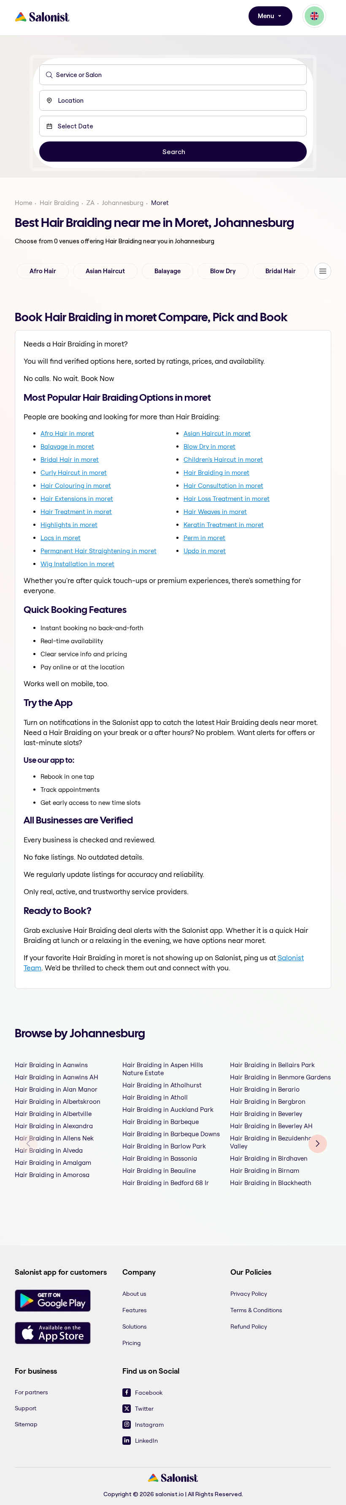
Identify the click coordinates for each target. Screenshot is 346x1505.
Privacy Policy (248, 1293)
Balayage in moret (67, 446)
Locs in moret (61, 538)
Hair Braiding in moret (216, 473)
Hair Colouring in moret (76, 486)
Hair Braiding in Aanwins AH (56, 1077)
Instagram (149, 1424)
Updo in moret (205, 551)
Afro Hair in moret (67, 433)
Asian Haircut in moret (217, 433)
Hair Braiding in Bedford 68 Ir (165, 1183)
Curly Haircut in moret (74, 473)
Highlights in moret (69, 525)
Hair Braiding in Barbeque (160, 1122)
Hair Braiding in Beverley (266, 1114)
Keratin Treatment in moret (224, 525)
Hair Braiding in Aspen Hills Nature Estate (162, 1069)
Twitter (144, 1408)
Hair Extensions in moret (77, 499)
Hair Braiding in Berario (265, 1089)
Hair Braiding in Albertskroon (57, 1101)
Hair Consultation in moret (223, 486)
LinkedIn (146, 1440)
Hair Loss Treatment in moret (227, 499)
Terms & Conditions (256, 1310)
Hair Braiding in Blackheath (270, 1183)
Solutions (134, 1326)
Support (25, 1408)
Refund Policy (248, 1326)
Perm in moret (204, 538)
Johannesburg (122, 203)
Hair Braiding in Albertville (53, 1114)
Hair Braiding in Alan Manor (56, 1089)
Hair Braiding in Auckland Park (168, 1109)
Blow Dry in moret (209, 446)
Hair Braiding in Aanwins (51, 1065)
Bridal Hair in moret (70, 459)
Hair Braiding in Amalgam (53, 1163)
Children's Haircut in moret (223, 459)
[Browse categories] (322, 271)
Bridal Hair (280, 271)
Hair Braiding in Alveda (49, 1150)
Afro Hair (43, 271)
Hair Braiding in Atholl (155, 1097)
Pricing (131, 1343)
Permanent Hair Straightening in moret (99, 551)
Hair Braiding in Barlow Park (164, 1146)
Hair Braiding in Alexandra (54, 1126)
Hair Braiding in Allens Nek (54, 1138)
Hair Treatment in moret (76, 512)
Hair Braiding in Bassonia (159, 1158)
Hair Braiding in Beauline (159, 1171)
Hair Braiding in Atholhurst (162, 1085)
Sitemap (26, 1424)
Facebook (148, 1392)
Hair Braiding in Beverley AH (271, 1126)
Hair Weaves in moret (215, 512)
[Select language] (314, 16)
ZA (90, 203)
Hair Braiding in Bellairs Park (272, 1065)
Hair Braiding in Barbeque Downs (171, 1134)
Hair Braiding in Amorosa (52, 1175)
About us (134, 1293)
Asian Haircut (105, 271)
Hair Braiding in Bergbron (267, 1101)
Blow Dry (223, 271)
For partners (31, 1392)
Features (134, 1310)
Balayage (167, 271)
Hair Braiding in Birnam (264, 1171)
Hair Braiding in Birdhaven (269, 1158)
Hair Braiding (59, 203)
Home (23, 203)
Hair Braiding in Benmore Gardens (280, 1077)
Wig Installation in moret (77, 564)
